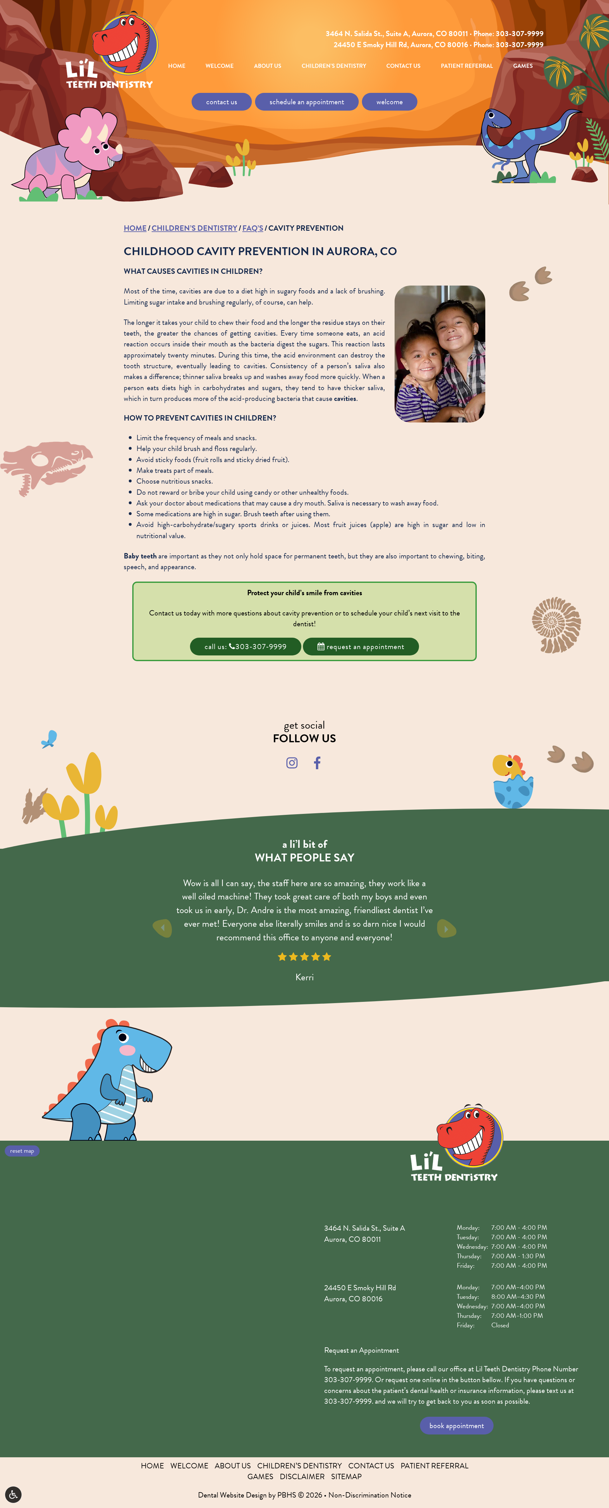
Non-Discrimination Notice (369, 1495)
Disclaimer (302, 1476)
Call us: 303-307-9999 (246, 646)
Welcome (220, 65)
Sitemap (346, 1476)
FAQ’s (252, 228)
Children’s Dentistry (334, 65)
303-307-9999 (520, 33)
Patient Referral (467, 65)
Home (177, 65)
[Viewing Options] (13, 1494)
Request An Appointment (364, 646)
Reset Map (22, 1150)
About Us (267, 65)
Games (523, 65)
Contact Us (403, 65)
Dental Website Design (232, 1495)
